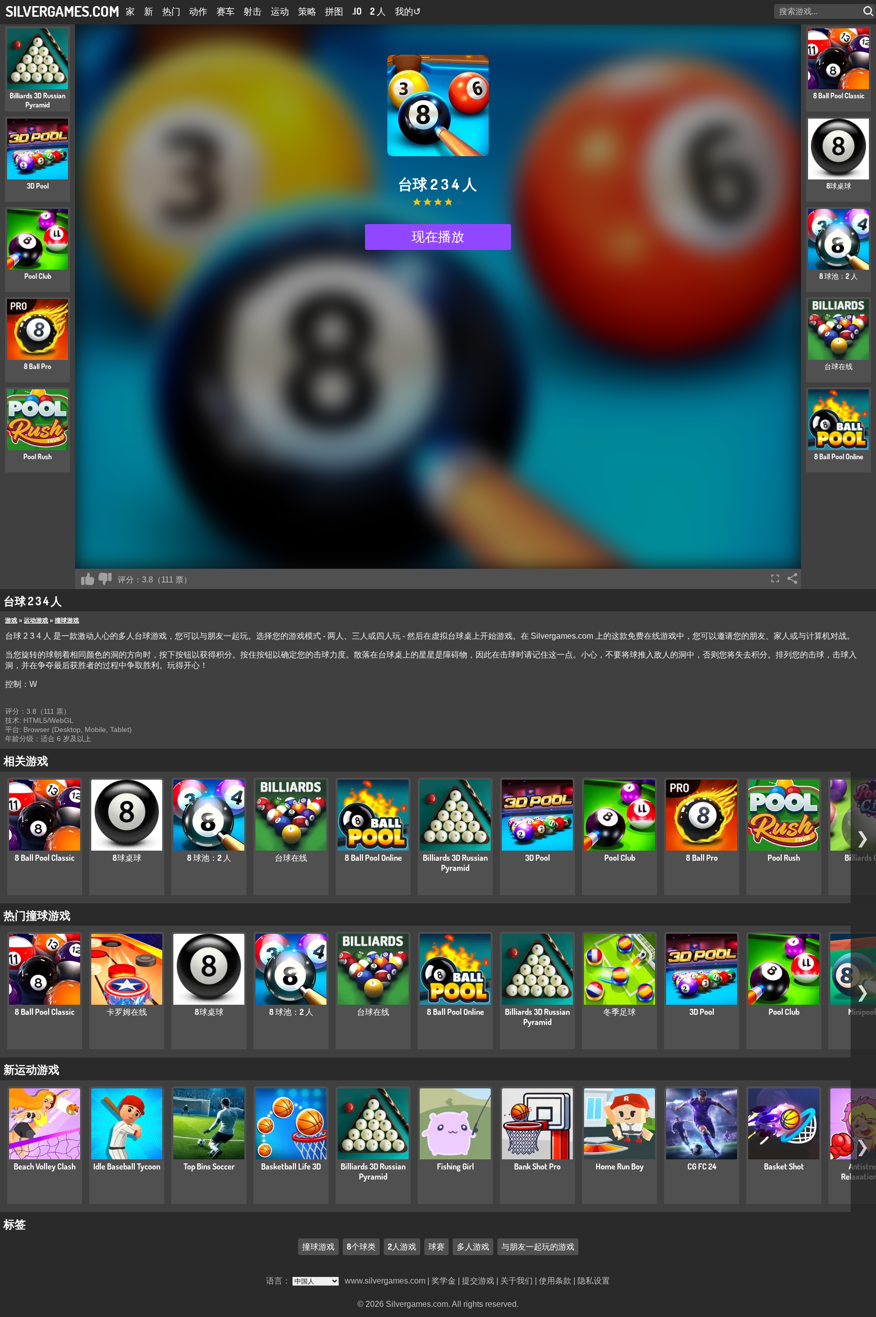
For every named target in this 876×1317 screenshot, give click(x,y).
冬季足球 (619, 1012)
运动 (280, 11)
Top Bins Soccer (209, 1166)
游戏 (11, 620)
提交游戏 (478, 1280)
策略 (307, 11)
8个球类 (361, 1246)
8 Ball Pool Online (373, 858)
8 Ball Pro (702, 858)
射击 (252, 11)
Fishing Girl (455, 1166)
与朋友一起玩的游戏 (537, 1246)
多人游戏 (473, 1246)
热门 (171, 11)
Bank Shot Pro (537, 1166)
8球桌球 (127, 858)
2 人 (378, 11)
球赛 (436, 1246)
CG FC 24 (701, 1166)
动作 (198, 11)
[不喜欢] (105, 579)
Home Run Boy (620, 1166)
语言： (279, 1280)
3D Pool (537, 858)
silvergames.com (62, 11)
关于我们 (516, 1280)
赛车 (225, 11)
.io (356, 11)
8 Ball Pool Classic (45, 858)
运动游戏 (36, 620)
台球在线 (291, 858)
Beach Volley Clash (45, 1166)
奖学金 (443, 1280)
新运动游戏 (31, 1069)
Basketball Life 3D (291, 1166)
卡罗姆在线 (126, 1012)
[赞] (87, 579)
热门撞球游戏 (37, 915)
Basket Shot (784, 1166)
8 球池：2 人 (209, 858)
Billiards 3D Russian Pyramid (455, 863)
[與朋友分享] (792, 578)
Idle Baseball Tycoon (126, 1166)
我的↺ (408, 11)
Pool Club (619, 858)
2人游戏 (402, 1246)
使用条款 (555, 1280)
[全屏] (775, 578)
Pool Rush (784, 858)
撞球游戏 (67, 620)
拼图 (334, 11)
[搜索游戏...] (869, 11)
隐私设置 (593, 1280)
